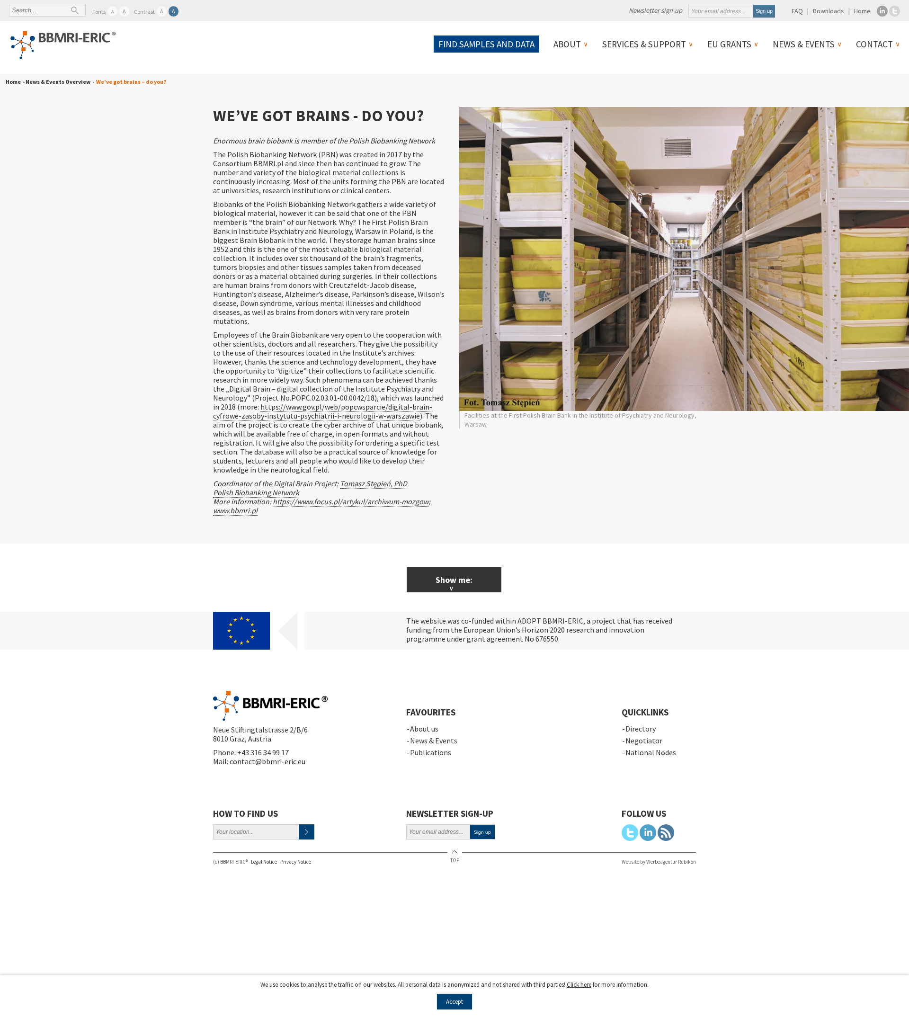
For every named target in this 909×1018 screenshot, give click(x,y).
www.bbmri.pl (235, 510)
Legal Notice (264, 861)
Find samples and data (486, 44)
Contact (874, 44)
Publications (430, 752)
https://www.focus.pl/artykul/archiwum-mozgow (350, 501)
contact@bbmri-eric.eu (267, 761)
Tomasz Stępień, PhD (373, 483)
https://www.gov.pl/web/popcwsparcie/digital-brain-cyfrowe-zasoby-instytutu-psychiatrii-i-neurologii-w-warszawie (322, 411)
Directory (640, 728)
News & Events (804, 44)
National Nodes (650, 752)
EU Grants (729, 44)
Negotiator (643, 740)
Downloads (828, 11)
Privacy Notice (295, 861)
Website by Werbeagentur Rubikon (659, 861)
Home (862, 11)
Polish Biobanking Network (256, 492)
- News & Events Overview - (57, 81)
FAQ (797, 11)
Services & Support (644, 44)
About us (424, 728)
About (567, 44)
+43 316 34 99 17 (263, 752)
